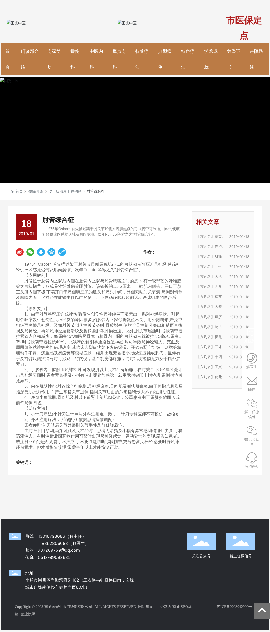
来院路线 (251, 341)
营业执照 (28, 614)
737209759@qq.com (59, 550)
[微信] (30, 252)
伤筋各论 (35, 191)
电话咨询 (251, 466)
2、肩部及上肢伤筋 (65, 191)
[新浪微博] (20, 252)
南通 (176, 607)
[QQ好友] (41, 252)
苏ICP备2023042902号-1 (236, 607)
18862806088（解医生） (64, 543)
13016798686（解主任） (62, 536)
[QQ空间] (51, 252)
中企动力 (164, 607)
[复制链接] (62, 252)
